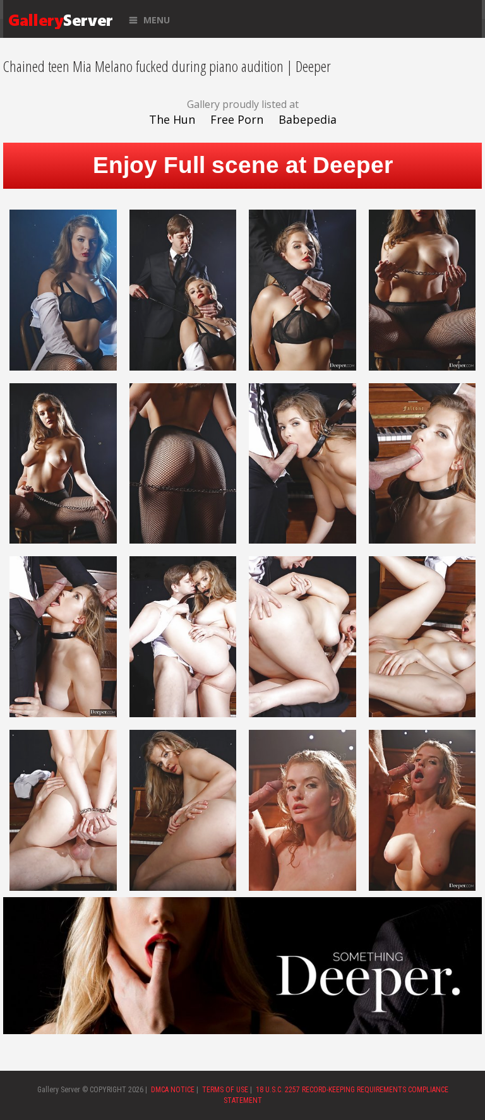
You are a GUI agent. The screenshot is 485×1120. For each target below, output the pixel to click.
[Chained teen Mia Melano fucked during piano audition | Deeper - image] (63, 288)
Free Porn (236, 119)
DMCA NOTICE (173, 1089)
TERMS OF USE (225, 1089)
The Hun (172, 119)
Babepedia (307, 119)
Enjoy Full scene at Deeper (243, 165)
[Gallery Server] (61, 19)
